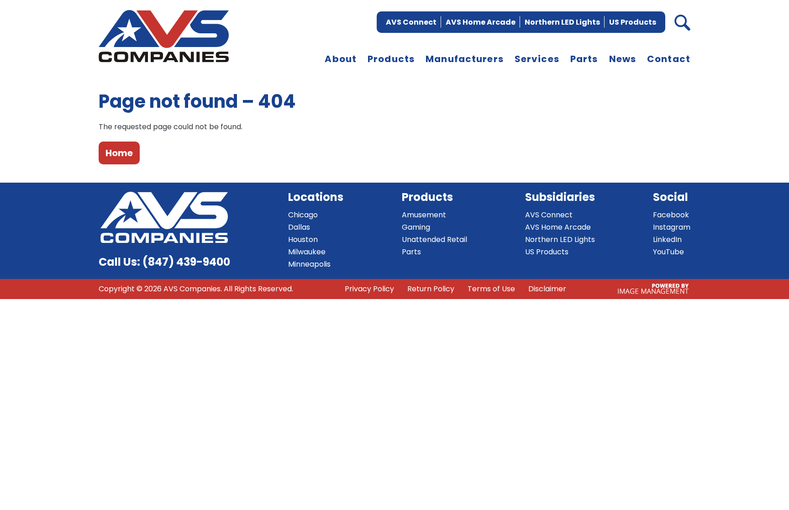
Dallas (299, 227)
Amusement (424, 215)
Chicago (303, 215)
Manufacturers (465, 59)
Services (537, 59)
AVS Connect (411, 22)
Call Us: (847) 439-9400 (164, 261)
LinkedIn (667, 239)
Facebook (671, 215)
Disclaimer (547, 289)
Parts (584, 59)
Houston (303, 239)
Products (391, 59)
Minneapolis (309, 264)
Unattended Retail (434, 239)
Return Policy (430, 289)
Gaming (416, 227)
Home (119, 153)
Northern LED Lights (562, 22)
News (622, 59)
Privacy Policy (369, 289)
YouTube (668, 252)
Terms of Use (491, 289)
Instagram (671, 227)
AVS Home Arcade (480, 22)
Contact (668, 59)
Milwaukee (307, 252)
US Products (632, 22)
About (341, 59)
